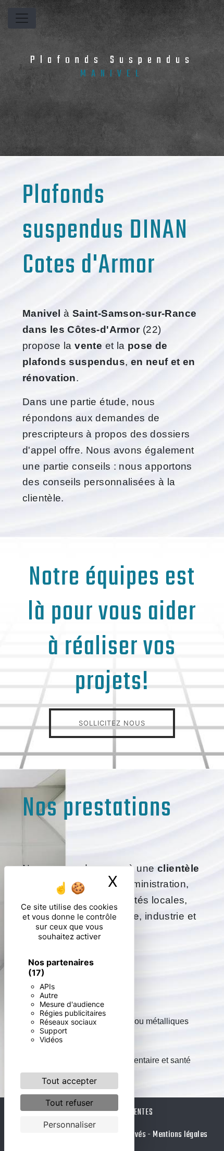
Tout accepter (69, 1081)
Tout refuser (69, 1102)
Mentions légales (179, 1135)
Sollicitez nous (112, 723)
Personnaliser (69, 1124)
